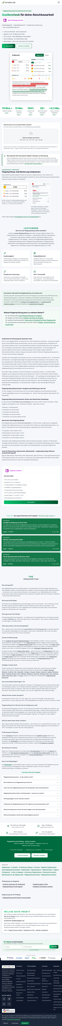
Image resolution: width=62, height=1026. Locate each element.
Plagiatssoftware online (25, 644)
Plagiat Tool (34, 653)
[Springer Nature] (52, 958)
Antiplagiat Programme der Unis (43, 648)
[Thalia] (9, 957)
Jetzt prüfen (9, 46)
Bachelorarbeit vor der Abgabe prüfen (12, 874)
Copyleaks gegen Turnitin (40, 884)
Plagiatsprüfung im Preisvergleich (13, 886)
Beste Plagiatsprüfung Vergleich (11, 869)
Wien (47, 674)
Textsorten (45, 992)
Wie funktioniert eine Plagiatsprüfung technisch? (18, 782)
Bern (11, 675)
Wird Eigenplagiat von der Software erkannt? (17, 798)
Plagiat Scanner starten (15, 930)
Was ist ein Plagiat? (10, 916)
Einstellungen (15, 1023)
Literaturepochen (46, 1000)
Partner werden (57, 999)
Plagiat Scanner (31, 642)
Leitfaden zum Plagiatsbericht (30, 302)
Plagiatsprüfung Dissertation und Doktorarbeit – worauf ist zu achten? (24, 793)
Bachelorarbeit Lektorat (33, 978)
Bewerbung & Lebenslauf (33, 989)
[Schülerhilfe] (19, 958)
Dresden (32, 672)
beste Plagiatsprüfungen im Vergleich (30, 316)
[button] (31, 76)
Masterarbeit (30, 981)
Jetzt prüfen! (31, 502)
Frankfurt (10, 672)
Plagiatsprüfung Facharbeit (48, 874)
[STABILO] (42, 958)
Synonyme (44, 986)
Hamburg (51, 670)
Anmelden (54, 946)
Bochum (14, 674)
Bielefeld (23, 674)
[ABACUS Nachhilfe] (27, 958)
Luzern (21, 675)
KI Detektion (14, 741)
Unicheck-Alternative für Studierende (14, 884)
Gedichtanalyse (46, 995)
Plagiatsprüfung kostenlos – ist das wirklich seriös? (18, 777)
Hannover (44, 672)
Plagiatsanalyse (25, 869)
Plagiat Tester (55, 644)
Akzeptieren (25, 1023)
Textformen (31, 966)
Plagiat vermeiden (16, 655)
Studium (5, 975)
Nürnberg (42, 674)
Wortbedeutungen (46, 983)
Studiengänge (20, 997)
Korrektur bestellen (24, 46)
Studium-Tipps (20, 970)
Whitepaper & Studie (32, 997)
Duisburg (8, 674)
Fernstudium (19, 987)
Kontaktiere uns (57, 975)
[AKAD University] (34, 958)
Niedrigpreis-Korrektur (8, 987)
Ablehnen (5, 1023)
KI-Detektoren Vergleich (46, 743)
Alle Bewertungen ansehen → (47, 515)
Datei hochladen (23, 855)
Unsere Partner (31, 955)
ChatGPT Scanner (42, 735)
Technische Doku (31, 1000)
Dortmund (55, 672)
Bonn (18, 674)
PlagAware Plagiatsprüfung (48, 867)
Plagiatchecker (6, 867)
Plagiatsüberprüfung (44, 658)
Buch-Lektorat (31, 986)
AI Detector (9, 735)
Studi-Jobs (19, 973)
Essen (3, 674)
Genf (15, 675)
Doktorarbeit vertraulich (49, 872)
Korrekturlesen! (35, 751)
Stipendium (19, 984)
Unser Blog (56, 978)
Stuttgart (27, 672)
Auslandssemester (21, 990)
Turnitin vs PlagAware (17, 872)
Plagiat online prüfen (23, 651)
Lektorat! (51, 751)
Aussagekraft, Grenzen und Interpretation (27, 216)
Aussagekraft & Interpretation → (33, 163)
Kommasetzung (46, 973)
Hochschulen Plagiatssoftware (33, 872)
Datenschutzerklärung (34, 949)
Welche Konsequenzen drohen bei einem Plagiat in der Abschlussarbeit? (25, 809)
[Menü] (58, 2)
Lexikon (44, 966)
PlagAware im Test (29, 930)
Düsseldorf (20, 672)
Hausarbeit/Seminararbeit (34, 983)
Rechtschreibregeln (47, 970)
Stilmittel (44, 989)
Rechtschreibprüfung (36, 754)
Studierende (5, 972)
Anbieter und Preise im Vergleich (33, 318)
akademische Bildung (8, 973)
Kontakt (56, 966)
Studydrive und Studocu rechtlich (43, 886)
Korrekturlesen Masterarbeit (42, 753)
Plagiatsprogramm (36, 869)
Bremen (38, 672)
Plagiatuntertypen (47, 869)
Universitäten (19, 1000)
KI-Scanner (37, 867)
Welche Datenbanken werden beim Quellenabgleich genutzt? (21, 815)
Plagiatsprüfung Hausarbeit (32, 874)
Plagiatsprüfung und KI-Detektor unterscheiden (17, 897)
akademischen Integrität (36, 304)
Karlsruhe (36, 674)
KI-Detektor (14, 867)
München (4, 672)
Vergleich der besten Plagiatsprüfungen (17, 641)
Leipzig (49, 672)
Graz (51, 674)
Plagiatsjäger (8, 764)
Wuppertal (30, 674)
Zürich (4, 675)
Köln (15, 672)
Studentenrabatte (21, 981)
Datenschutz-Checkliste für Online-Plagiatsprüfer (40, 320)
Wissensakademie (21, 976)
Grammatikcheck (46, 976)
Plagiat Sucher (8, 656)
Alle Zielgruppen (31, 970)
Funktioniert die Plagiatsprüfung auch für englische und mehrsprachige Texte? (26, 804)
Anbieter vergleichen (42, 930)
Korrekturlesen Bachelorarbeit (19, 753)
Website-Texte (31, 992)
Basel (8, 675)
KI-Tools (18, 978)
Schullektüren (45, 997)
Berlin (46, 670)
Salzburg (55, 674)
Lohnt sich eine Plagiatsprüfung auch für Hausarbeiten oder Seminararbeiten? (26, 788)
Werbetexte (30, 995)
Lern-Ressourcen (7, 985)
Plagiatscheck (48, 651)
